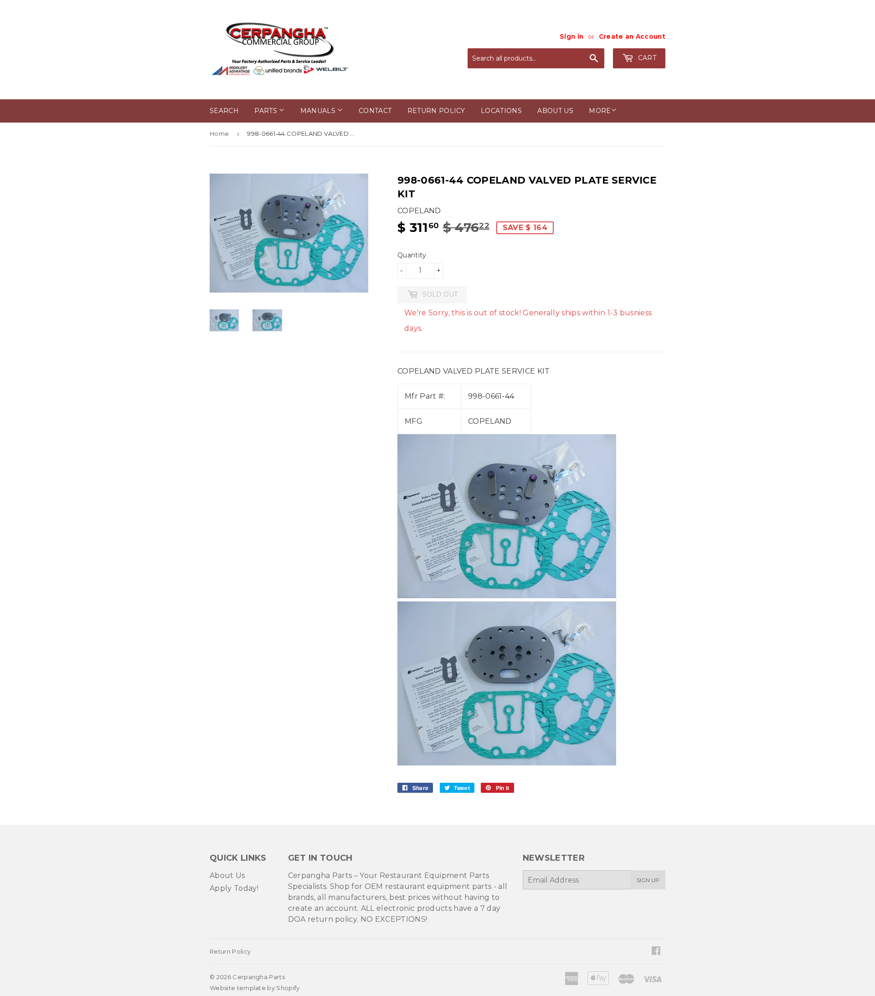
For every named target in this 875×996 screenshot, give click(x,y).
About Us (227, 875)
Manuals (319, 111)
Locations (501, 111)
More (600, 111)
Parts (266, 111)
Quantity (412, 255)
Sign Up (648, 880)
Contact (375, 111)
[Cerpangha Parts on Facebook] (656, 951)
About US (555, 111)
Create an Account (632, 36)
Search (224, 111)
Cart (646, 58)
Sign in (571, 36)
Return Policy (436, 111)
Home (219, 133)
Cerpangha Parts (258, 977)
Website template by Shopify (255, 987)
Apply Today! (234, 888)
